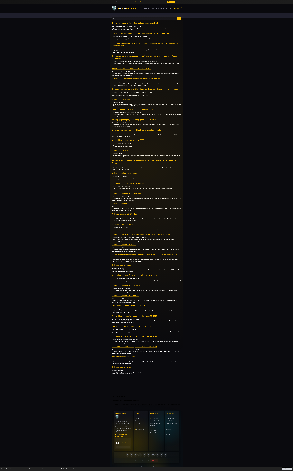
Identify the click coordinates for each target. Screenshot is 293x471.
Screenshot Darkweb (155, 423)
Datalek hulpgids (170, 418)
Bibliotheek (153, 428)
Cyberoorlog (138, 427)
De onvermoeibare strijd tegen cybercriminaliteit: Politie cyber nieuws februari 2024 (144, 255)
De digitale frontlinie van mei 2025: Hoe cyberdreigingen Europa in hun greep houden (145, 89)
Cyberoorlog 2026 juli (120, 150)
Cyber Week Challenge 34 (171, 424)
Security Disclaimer (118, 466)
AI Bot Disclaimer (133, 466)
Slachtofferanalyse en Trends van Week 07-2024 (131, 326)
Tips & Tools (153, 430)
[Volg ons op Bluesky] (148, 455)
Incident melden (170, 420)
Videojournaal (138, 420)
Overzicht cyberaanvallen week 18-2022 (128, 140)
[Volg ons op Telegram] (127, 455)
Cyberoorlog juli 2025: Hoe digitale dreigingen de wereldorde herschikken (141, 234)
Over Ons (168, 431)
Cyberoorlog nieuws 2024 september (126, 193)
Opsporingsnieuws (139, 431)
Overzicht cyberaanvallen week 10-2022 (128, 183)
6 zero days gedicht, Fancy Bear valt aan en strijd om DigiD (135, 23)
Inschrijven (168, 429)
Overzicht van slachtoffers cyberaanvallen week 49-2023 (134, 336)
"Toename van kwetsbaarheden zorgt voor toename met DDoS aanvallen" (141, 33)
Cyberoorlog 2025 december (123, 357)
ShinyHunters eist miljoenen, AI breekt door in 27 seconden (135, 109)
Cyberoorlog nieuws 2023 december (126, 285)
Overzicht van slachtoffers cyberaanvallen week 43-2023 (134, 347)
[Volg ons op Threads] (161, 455)
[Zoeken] (170, 8)
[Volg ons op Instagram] (144, 455)
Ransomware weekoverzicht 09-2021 (127, 224)
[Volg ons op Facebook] (157, 455)
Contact (168, 434)
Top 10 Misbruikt (155, 420)
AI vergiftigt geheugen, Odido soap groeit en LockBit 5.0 (134, 120)
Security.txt (126, 466)
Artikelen (137, 418)
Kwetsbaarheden (140, 429)
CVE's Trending (155, 418)
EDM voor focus (154, 432)
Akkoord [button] (287, 468)
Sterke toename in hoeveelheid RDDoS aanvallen (131, 69)
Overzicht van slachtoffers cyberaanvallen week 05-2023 (134, 316)
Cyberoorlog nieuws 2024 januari (125, 173)
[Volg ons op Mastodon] (153, 455)
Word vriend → (171, 1)
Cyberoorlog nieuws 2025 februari (125, 214)
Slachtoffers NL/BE (156, 416)
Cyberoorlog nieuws (120, 204)
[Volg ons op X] (140, 455)
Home (136, 416)
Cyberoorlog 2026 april (121, 99)
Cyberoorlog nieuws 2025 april (124, 245)
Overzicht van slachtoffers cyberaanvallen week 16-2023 (134, 275)
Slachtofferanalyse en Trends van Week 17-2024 (131, 306)
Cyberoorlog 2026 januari (122, 367)
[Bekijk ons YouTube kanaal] (131, 455)
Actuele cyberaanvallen (140, 424)
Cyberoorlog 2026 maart (121, 265)
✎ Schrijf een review (123, 447)
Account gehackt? (170, 416)
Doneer (155, 460)
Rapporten (152, 425)
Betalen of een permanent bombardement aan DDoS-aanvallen (137, 79)
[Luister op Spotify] (165, 455)
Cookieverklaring (150, 466)
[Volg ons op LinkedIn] (136, 455)
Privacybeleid (141, 466)
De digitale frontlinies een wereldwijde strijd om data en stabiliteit (137, 130)
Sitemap (157, 466)
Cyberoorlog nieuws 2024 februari (125, 296)
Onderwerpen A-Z (170, 427)
